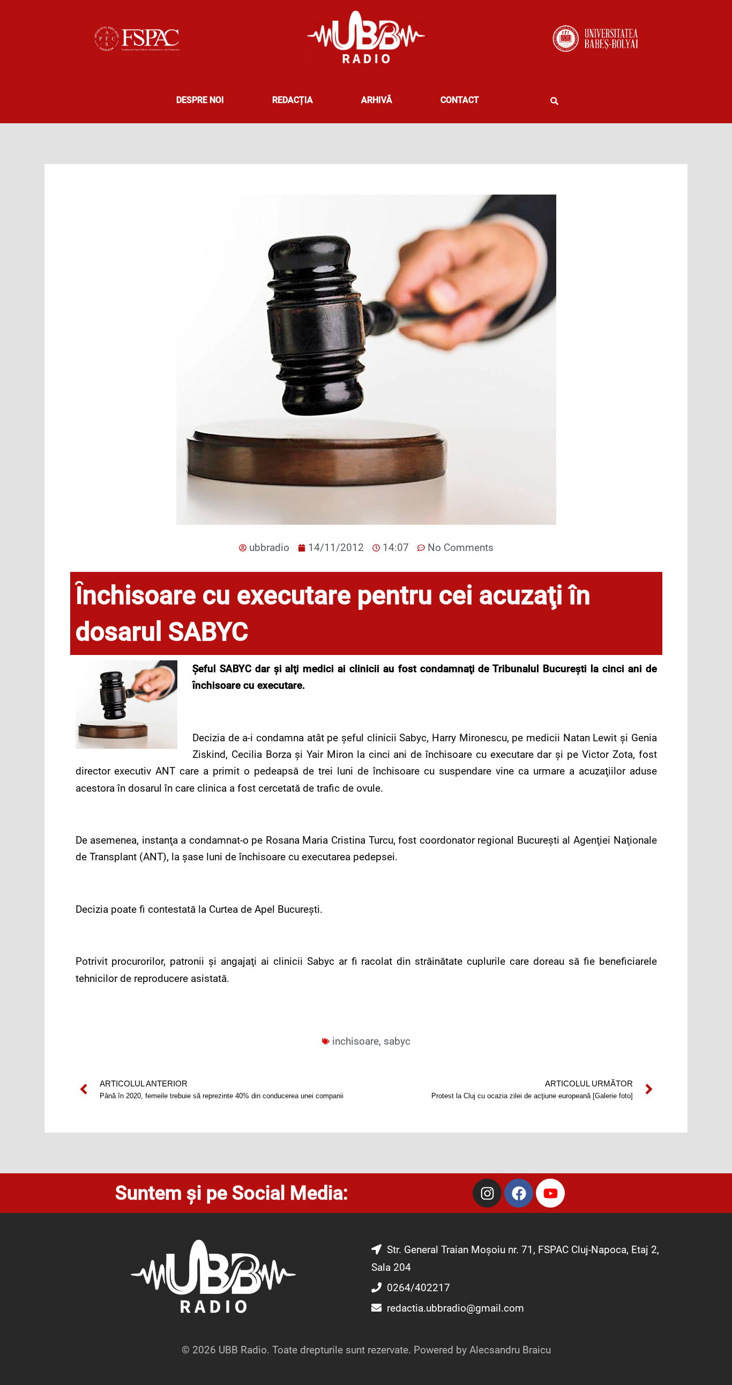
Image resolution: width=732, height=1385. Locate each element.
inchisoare (355, 1041)
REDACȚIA (292, 100)
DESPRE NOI (200, 100)
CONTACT (459, 100)
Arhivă (376, 100)
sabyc (397, 1041)
